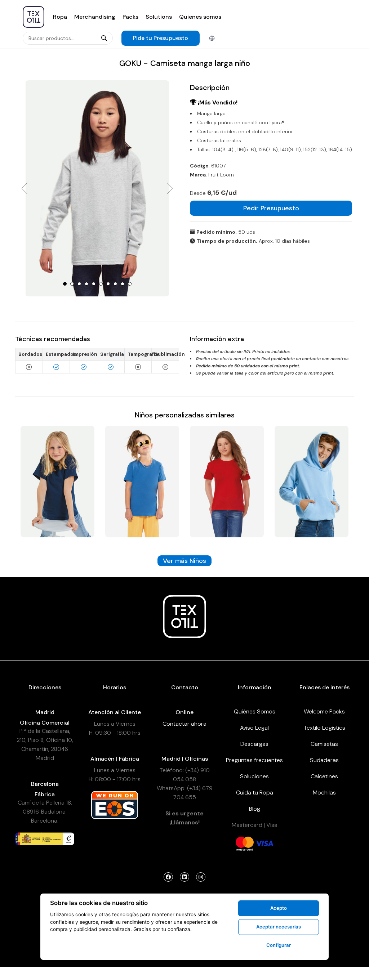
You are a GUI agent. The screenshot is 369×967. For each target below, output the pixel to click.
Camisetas (324, 744)
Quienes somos (200, 17)
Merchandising (94, 17)
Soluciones (254, 776)
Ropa (60, 17)
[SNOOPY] (57, 481)
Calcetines (324, 776)
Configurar (278, 945)
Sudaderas (324, 760)
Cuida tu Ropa (254, 792)
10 (130, 284)
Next (169, 188)
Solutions (159, 17)
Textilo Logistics (324, 727)
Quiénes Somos (254, 711)
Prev (24, 188)
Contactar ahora (184, 724)
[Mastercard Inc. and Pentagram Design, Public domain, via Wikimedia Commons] (245, 843)
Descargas (254, 744)
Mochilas (324, 792)
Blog (254, 808)
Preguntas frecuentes (254, 760)
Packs (130, 17)
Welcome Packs (324, 711)
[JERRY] (311, 481)
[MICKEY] (142, 481)
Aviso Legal (254, 727)
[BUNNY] (227, 481)
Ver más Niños (184, 560)
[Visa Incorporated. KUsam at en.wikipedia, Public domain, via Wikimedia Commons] (264, 843)
